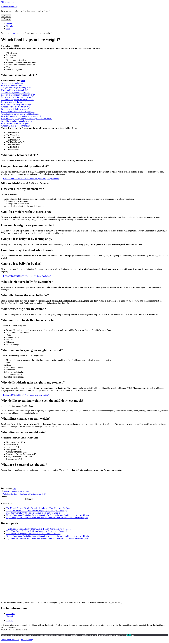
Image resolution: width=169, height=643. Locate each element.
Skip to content (7, 2)
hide (23, 80)
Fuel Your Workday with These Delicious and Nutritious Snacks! (33, 513)
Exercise (9, 26)
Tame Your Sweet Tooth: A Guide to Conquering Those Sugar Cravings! (36, 510)
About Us (10, 613)
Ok (129, 635)
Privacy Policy (27, 640)
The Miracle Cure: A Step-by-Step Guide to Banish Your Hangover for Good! (38, 508)
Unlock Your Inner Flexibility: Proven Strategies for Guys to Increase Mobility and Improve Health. (47, 515)
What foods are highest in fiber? (16, 491)
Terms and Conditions (10, 640)
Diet (8, 28)
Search (29, 499)
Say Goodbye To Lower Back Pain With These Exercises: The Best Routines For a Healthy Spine (47, 517)
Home (14, 33)
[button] (2, 632)
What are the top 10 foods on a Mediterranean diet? (24, 494)
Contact (9, 616)
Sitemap (9, 620)
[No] (133, 635)
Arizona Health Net (9, 7)
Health (9, 24)
